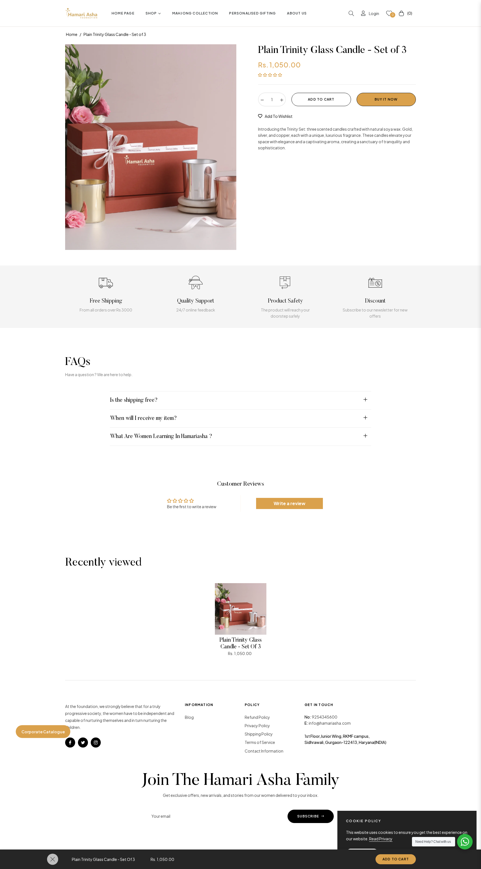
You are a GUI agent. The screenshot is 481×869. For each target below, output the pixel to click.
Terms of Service (260, 742)
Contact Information (264, 750)
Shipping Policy (259, 733)
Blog (189, 717)
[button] (351, 13)
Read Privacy (380, 838)
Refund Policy (257, 717)
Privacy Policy (257, 725)
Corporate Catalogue (43, 731)
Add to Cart (395, 859)
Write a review (289, 503)
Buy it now (386, 99)
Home (71, 34)
